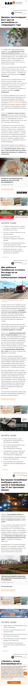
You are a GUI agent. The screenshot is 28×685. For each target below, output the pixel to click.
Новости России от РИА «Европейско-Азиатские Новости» (10, 3)
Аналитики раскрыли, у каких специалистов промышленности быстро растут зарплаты (13, 251)
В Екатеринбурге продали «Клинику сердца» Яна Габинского (14, 458)
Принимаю (14, 682)
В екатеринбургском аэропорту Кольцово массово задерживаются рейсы (14, 463)
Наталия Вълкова (21, 475)
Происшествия (5, 399)
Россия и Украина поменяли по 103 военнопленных (14, 233)
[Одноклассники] (20, 193)
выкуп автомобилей (15, 102)
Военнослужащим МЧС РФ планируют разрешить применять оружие (13, 238)
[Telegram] (22, 193)
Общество (10, 189)
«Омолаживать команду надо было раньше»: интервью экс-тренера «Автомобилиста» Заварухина (14, 453)
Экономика (4, 189)
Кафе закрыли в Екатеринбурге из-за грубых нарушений (15, 626)
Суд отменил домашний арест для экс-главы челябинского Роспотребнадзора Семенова (14, 446)
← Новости (4, 7)
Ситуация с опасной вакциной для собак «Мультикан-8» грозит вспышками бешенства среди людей (14, 245)
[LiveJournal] (26, 193)
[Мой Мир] (24, 193)
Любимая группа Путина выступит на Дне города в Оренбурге (15, 635)
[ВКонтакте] (18, 193)
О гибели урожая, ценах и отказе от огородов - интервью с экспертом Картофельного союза (14, 228)
